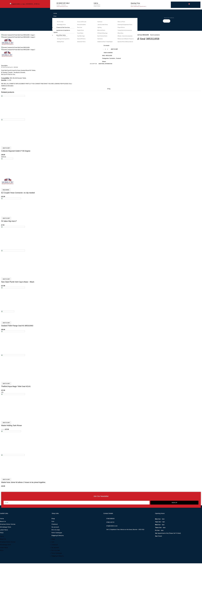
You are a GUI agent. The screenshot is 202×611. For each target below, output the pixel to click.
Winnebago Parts (61, 24)
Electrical (79, 27)
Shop (54, 16)
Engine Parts (80, 30)
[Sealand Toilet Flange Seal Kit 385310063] (13, 298)
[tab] (93, 63)
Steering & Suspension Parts (124, 24)
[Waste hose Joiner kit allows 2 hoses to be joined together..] (11, 442)
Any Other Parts (61, 35)
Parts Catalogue (56, 532)
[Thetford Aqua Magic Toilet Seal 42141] (13, 342)
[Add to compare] (3, 144)
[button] (106, 11)
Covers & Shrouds (81, 21)
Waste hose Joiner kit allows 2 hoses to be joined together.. (23, 482)
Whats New (120, 33)
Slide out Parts (121, 21)
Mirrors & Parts (101, 30)
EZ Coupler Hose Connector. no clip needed (18, 193)
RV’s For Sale (55, 530)
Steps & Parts (121, 27)
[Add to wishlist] (12, 144)
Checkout (54, 524)
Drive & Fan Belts (81, 24)
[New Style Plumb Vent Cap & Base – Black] (13, 237)
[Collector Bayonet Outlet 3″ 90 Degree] (13, 106)
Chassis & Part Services (63, 27)
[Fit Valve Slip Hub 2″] (11, 205)
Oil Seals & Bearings (102, 33)
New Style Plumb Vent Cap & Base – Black (17, 282)
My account (55, 527)
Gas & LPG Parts (81, 38)
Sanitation (100, 38)
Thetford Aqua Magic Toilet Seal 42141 (16, 386)
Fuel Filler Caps (81, 36)
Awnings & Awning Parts (63, 38)
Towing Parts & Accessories (124, 30)
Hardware (99, 21)
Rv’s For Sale (60, 21)
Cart (52, 521)
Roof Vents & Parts (102, 36)
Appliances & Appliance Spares (62, 31)
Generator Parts (81, 41)
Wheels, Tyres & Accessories (124, 36)
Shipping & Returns (57, 535)
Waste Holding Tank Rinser (11, 425)
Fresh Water (80, 33)
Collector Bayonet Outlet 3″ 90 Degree (15, 151)
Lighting (99, 27)
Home (55, 13)
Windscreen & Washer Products (125, 38)
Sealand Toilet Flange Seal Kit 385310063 (17, 326)
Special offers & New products (125, 41)
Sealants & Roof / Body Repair (105, 41)
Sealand (118, 58)
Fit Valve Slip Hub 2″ (9, 221)
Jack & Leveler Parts (102, 24)
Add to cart (114, 49)
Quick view (7, 144)
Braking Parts (60, 41)
